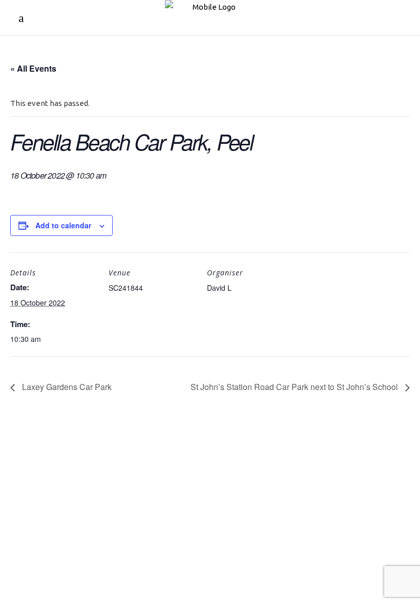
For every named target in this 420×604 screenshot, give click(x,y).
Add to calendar (63, 225)
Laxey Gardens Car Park (66, 387)
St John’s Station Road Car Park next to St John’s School (295, 387)
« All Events (33, 68)
